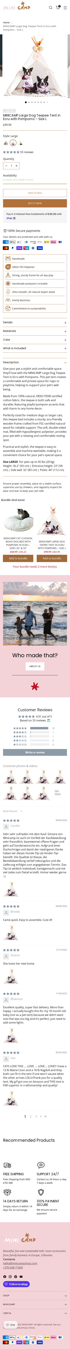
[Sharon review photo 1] (11, 976)
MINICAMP (27, 1324)
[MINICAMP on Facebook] (5, 1277)
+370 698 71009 (13, 1267)
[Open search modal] (50, 7)
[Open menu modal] (65, 7)
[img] (11, 820)
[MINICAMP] (16, 7)
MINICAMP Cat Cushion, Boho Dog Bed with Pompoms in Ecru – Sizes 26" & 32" (18, 543)
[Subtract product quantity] (6, 165)
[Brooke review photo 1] (11, 933)
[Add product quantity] (16, 165)
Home (6, 22)
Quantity (8, 159)
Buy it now (35, 203)
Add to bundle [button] (18, 558)
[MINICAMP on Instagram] (10, 1277)
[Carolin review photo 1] (11, 889)
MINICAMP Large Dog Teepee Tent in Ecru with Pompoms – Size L (52, 545)
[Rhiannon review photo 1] (11, 1035)
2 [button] (30, 1116)
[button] (11, 152)
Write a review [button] (35, 752)
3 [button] (36, 1116)
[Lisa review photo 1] (11, 1098)
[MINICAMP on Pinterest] (16, 1277)
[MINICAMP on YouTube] (21, 1277)
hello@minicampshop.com (20, 1263)
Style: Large (10, 136)
